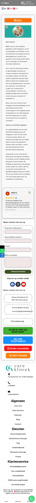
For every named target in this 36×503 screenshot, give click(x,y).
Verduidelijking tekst (18, 467)
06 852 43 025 (23, 308)
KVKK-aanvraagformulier (18, 480)
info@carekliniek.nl (25, 311)
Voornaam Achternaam (13, 228)
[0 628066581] (9, 383)
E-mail (7, 246)
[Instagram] (18, 284)
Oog (18, 443)
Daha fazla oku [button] (11, 210)
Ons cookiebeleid (18, 471)
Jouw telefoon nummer (13, 237)
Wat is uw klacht (11, 255)
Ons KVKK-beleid (18, 485)
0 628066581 (11, 385)
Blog (18, 419)
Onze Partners (18, 410)
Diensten (18, 415)
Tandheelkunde (18, 448)
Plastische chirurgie (18, 452)
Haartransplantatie (18, 434)
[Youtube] (23, 284)
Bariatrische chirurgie (18, 438)
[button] (32, 499)
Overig (18, 457)
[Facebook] (12, 284)
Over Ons (18, 406)
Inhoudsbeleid (18, 476)
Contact (18, 424)
